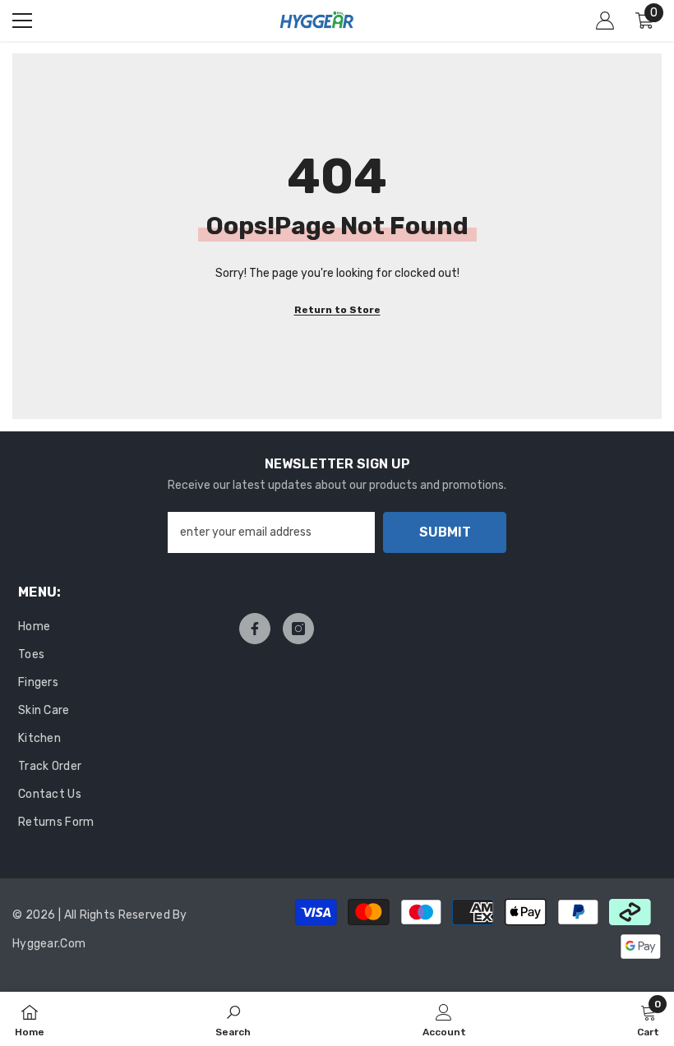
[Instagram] (298, 628)
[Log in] (605, 21)
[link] (233, 1019)
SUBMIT (445, 532)
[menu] (22, 20)
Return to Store (337, 310)
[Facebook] (254, 628)
